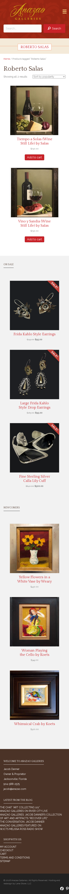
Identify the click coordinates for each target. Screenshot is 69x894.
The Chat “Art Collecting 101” (20, 807)
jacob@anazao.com (15, 789)
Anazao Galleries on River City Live (24, 811)
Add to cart (34, 157)
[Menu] (64, 11)
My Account (8, 846)
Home (7, 59)
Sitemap (5, 861)
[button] (54, 28)
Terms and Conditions (15, 857)
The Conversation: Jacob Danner (22, 821)
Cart (3, 853)
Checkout (6, 850)
